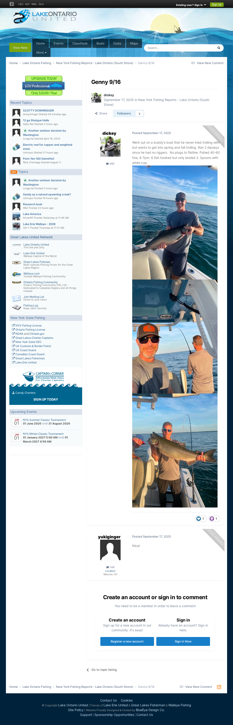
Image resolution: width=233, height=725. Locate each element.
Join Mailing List (33, 296)
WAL (34, 4)
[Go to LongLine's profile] (16, 133)
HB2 (25, 208)
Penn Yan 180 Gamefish (38, 158)
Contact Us (108, 700)
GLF (27, 4)
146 (111, 567)
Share (102, 113)
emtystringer (30, 114)
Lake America (32, 214)
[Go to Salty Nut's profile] (16, 123)
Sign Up (217, 4)
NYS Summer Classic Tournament (44, 420)
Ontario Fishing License (30, 329)
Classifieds (80, 43)
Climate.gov (37, 333)
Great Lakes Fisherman (30, 358)
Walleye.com (31, 273)
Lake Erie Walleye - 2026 (39, 224)
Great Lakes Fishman (36, 262)
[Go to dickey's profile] (96, 98)
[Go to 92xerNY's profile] (16, 216)
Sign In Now (183, 641)
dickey (109, 95)
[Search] (219, 48)
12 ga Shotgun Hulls (36, 120)
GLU (41, 4)
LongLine (28, 138)
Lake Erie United (33, 253)
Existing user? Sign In (190, 5)
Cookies (127, 700)
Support (86, 715)
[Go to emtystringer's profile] (16, 113)
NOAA (19, 333)
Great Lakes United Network (31, 237)
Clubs (117, 43)
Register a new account (127, 641)
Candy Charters (25, 392)
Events (58, 43)
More (40, 52)
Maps (134, 43)
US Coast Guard (25, 350)
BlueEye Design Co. (150, 710)
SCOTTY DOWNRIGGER (38, 110)
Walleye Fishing (179, 705)
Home (40, 43)
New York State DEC (28, 342)
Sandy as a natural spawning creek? (47, 194)
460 (112, 163)
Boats (100, 43)
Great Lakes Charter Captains (34, 337)
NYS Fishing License (28, 325)
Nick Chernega (31, 162)
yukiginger (109, 536)
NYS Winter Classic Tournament (43, 433)
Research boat (32, 204)
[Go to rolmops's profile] (16, 147)
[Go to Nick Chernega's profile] (16, 161)
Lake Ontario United (36, 244)
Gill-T (26, 227)
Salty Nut (28, 124)
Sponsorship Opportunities (114, 715)
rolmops (28, 152)
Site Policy (76, 710)
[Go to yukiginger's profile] (110, 550)
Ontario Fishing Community (40, 282)
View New (20, 47)
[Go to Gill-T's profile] (16, 226)
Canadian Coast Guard (29, 354)
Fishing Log (30, 305)
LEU (20, 4)
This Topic (201, 47)
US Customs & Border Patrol (33, 346)
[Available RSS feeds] (219, 686)
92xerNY (28, 217)
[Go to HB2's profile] (16, 206)
